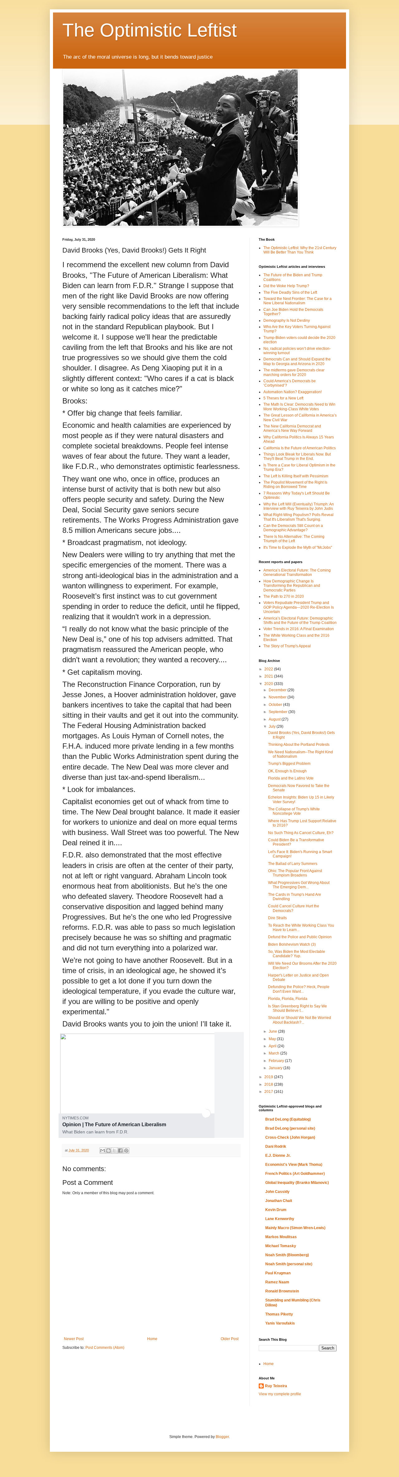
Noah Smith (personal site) (288, 1264)
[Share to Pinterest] (126, 1150)
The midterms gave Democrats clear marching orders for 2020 (293, 372)
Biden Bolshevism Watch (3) (292, 944)
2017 (269, 1091)
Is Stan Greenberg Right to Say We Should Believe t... (297, 1008)
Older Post (229, 1339)
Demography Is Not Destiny (286, 320)
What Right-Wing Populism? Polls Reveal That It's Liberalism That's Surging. (298, 517)
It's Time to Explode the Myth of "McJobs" (297, 547)
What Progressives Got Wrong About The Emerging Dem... (298, 885)
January (276, 1068)
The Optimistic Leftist (149, 30)
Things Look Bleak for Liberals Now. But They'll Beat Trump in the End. (297, 456)
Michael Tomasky (280, 1246)
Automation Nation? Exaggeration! (292, 392)
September (278, 712)
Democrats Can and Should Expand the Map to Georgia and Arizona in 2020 (297, 361)
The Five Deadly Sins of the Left (290, 292)
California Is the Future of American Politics (299, 448)
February (277, 1061)
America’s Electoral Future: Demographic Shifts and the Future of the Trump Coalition (300, 620)
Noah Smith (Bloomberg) (287, 1255)
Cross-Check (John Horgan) (290, 1137)
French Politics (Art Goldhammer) (295, 1173)
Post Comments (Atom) (104, 1347)
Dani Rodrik (275, 1146)
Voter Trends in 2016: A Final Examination (298, 629)
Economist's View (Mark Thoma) (293, 1164)
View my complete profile (280, 1394)
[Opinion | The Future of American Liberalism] (136, 1125)
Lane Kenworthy (279, 1219)
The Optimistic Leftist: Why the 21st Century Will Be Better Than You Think (299, 250)
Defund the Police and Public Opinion (300, 937)
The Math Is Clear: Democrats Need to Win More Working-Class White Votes (299, 406)
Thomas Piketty (279, 1314)
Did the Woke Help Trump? (286, 286)
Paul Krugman (278, 1273)
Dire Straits (277, 918)
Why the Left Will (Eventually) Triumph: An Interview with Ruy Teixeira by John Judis (298, 506)
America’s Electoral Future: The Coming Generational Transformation (297, 572)
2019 (269, 1077)
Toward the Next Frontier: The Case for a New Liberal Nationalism (297, 301)
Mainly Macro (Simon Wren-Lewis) (295, 1228)
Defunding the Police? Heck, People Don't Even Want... (298, 989)
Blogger (222, 1437)
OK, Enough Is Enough (287, 771)
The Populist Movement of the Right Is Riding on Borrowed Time (295, 484)
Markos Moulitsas (281, 1237)
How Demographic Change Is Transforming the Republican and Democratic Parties (291, 585)
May (273, 1039)
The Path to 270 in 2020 (283, 596)
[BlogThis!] (108, 1150)
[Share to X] (114, 1150)
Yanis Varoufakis (280, 1323)
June (273, 1031)
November (278, 697)
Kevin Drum (275, 1210)
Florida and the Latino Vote (291, 778)
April (273, 1046)
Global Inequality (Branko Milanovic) (297, 1182)
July (272, 726)
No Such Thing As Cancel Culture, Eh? (301, 833)
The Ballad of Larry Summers (292, 864)
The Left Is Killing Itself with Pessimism (295, 476)
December (278, 690)
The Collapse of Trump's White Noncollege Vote (294, 811)
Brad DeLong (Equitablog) (288, 1119)
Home (152, 1339)
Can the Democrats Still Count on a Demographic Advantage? (293, 528)
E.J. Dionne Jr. (278, 1155)
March (274, 1053)
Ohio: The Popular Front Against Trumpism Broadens (295, 873)
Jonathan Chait (278, 1201)
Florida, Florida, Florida (287, 999)
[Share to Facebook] (120, 1150)
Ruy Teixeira (276, 1386)
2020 (269, 684)
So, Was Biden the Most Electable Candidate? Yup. (296, 953)
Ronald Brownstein (282, 1291)
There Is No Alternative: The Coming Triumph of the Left (293, 538)
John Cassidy (277, 1192)
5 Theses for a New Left (283, 398)
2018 (269, 1084)
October (276, 704)
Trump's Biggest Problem (289, 763)
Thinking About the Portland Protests (298, 744)
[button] (206, 1113)
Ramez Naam (277, 1282)
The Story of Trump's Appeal (287, 646)
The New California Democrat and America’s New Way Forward (292, 428)
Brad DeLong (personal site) (290, 1128)
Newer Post (74, 1339)
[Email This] (102, 1150)
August (275, 719)
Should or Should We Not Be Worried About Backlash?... (299, 1020)
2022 (269, 669)
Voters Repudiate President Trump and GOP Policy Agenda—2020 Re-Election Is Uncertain (298, 607)
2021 (269, 676)
